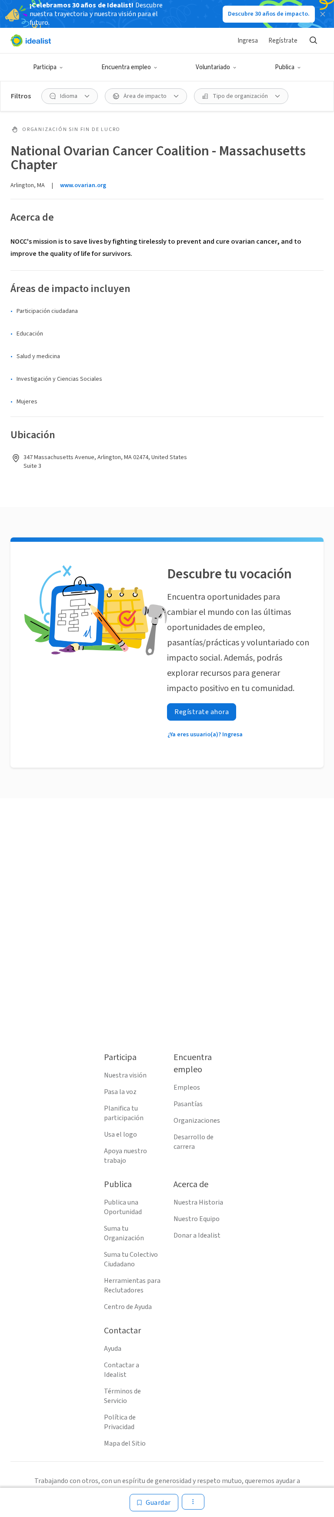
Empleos (187, 1087)
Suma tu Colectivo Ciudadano (131, 1259)
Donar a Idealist (197, 1235)
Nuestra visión (125, 1075)
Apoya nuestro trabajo (125, 1155)
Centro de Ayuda (128, 1307)
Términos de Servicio (122, 1396)
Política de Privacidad (120, 1422)
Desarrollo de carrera (194, 1141)
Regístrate (282, 40)
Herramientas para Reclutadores (132, 1285)
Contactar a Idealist (121, 1369)
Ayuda (112, 1348)
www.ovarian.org (83, 185)
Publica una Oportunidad (123, 1207)
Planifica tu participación (124, 1113)
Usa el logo (120, 1134)
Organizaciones (197, 1120)
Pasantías (188, 1104)
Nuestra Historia (198, 1202)
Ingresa (247, 40)
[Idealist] (30, 40)
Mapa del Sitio (125, 1443)
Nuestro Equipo (197, 1219)
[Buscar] (313, 40)
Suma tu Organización (124, 1233)
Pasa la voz (120, 1092)
